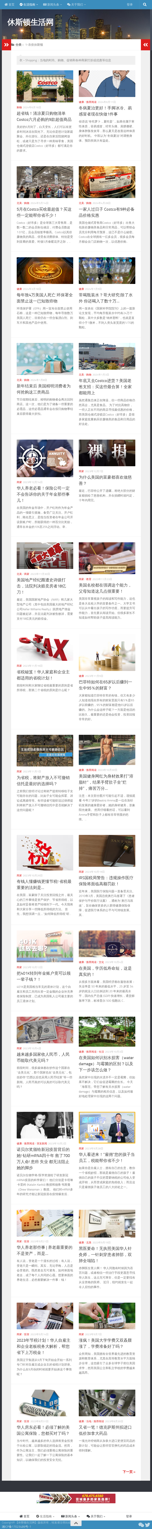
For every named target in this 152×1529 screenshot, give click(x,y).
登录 (130, 4)
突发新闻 (42, 1143)
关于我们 (76, 4)
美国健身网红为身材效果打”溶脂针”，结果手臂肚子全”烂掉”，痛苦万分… (106, 782)
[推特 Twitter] (147, 1525)
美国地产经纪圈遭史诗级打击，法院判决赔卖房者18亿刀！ (41, 586)
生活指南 (29, 4)
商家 (19, 482)
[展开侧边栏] (6, 44)
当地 (88, 1421)
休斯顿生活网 (30, 22)
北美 (19, 203)
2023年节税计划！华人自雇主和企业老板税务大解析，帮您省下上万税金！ (43, 1346)
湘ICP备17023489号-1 (16, 1526)
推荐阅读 (91, 102)
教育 (88, 579)
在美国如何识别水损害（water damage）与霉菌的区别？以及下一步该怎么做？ (106, 1063)
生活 (101, 1051)
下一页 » (129, 1472)
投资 (26, 1241)
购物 (19, 107)
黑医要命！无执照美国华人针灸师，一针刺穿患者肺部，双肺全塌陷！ (105, 1254)
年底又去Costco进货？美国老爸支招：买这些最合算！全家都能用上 (105, 386)
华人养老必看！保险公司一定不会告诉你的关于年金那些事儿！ (43, 494)
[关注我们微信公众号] (140, 1525)
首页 (11, 4)
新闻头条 (53, 4)
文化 (101, 962)
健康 (81, 102)
